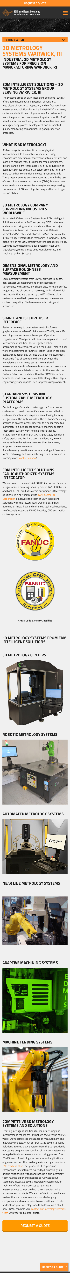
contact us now (27, 458)
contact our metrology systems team (33, 1211)
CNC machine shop (12, 1166)
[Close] (66, 1267)
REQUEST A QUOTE (35, 3)
